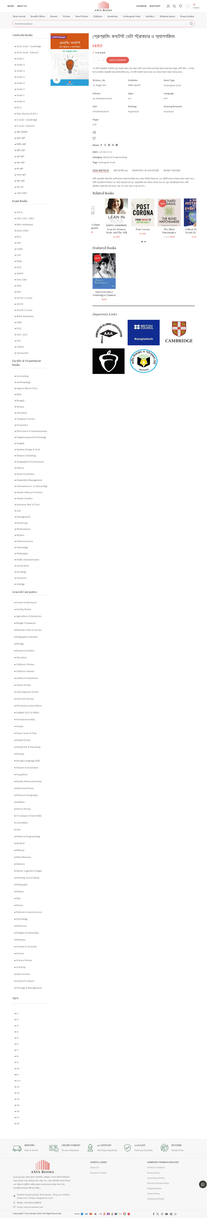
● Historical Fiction (24, 788)
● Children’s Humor (24, 671)
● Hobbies (19, 802)
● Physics (19, 891)
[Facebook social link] (101, 145)
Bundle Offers (37, 16)
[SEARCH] (191, 23)
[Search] (174, 6)
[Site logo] (103, 5)
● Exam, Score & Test (25, 733)
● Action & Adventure (25, 602)
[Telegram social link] (117, 145)
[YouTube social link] (166, 1214)
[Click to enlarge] (57, 80)
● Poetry (18, 905)
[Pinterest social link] (109, 145)
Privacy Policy (153, 1172)
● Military (19, 850)
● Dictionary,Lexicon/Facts (28, 705)
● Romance (20, 939)
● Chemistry (20, 657)
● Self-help (19, 967)
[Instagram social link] (162, 1214)
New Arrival (19, 16)
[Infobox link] (29, 1148)
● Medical (19, 843)
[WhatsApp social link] (175, 1214)
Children (97, 16)
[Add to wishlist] (94, 138)
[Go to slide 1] (142, 241)
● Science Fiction (23, 960)
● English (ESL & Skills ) (26, 712)
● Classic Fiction (22, 685)
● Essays (18, 726)
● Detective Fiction (24, 698)
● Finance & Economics (26, 767)
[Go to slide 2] (145, 241)
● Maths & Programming (27, 836)
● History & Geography (26, 795)
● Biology (19, 643)
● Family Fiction (22, 740)
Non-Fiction (81, 16)
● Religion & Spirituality (26, 932)
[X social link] (105, 145)
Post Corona (154, 229)
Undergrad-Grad (131, 16)
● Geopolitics (21, 774)
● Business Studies (24, 650)
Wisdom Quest (167, 16)
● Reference (20, 925)
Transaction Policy (155, 1198)
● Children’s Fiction (24, 664)
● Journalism (21, 822)
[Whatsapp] (203, 1184)
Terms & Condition (156, 1167)
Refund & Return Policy (158, 1183)
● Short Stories (22, 974)
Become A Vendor (98, 1172)
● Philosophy (20, 884)
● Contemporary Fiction (26, 691)
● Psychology (21, 919)
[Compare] (94, 132)
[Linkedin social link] (113, 145)
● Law (17, 829)
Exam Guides (187, 16)
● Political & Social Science (28, 912)
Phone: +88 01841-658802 (29, 1202)
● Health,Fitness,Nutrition (28, 781)
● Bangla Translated (25, 623)
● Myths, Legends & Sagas (28, 870)
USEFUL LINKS (98, 1162)
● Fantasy (19, 753)
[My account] (168, 6)
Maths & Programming (115, 157)
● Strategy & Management (28, 987)
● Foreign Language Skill (27, 760)
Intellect (150, 16)
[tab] (101, 170)
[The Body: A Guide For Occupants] (101, 210)
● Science (19, 953)
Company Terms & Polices (163, 1162)
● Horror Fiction (22, 808)
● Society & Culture (24, 980)
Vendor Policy (153, 1193)
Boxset (54, 16)
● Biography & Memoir (26, 636)
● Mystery (19, 863)
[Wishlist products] (180, 6)
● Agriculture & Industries (28, 616)
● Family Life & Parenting (27, 746)
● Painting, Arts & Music (27, 877)
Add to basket (117, 60)
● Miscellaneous (22, 857)
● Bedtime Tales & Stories (28, 629)
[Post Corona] (153, 212)
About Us (94, 1167)
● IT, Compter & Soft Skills (28, 815)
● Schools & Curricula (25, 946)
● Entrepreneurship (24, 719)
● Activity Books (22, 609)
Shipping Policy (154, 1188)
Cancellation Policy (156, 1177)
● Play (17, 898)
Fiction (66, 16)
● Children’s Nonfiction (26, 678)
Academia (112, 16)
